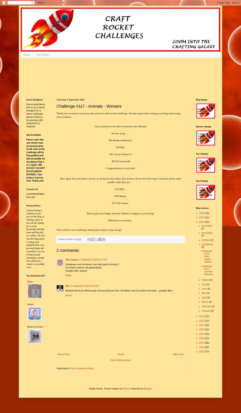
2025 (202, 217)
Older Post (178, 354)
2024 (202, 222)
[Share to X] (96, 239)
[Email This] (89, 239)
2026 (202, 213)
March (205, 302)
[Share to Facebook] (100, 239)
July (204, 284)
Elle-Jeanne (72, 259)
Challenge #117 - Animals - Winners (207, 270)
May (204, 293)
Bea (68, 286)
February (207, 306)
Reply (69, 275)
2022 (202, 321)
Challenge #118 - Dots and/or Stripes (206, 256)
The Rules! (42, 54)
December (207, 226)
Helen (30, 304)
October (206, 240)
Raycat (126, 388)
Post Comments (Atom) (82, 368)
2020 (202, 329)
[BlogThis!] (93, 239)
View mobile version (120, 360)
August (206, 280)
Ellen (30, 281)
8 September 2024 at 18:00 (85, 286)
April (204, 297)
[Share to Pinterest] (103, 239)
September (207, 244)
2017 (202, 343)
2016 (202, 347)
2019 (202, 334)
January (206, 311)
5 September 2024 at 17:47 (93, 259)
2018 (202, 338)
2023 (202, 316)
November (207, 233)
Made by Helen (35, 327)
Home (27, 54)
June (204, 288)
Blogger (148, 388)
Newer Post (63, 354)
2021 (202, 325)
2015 (202, 351)
